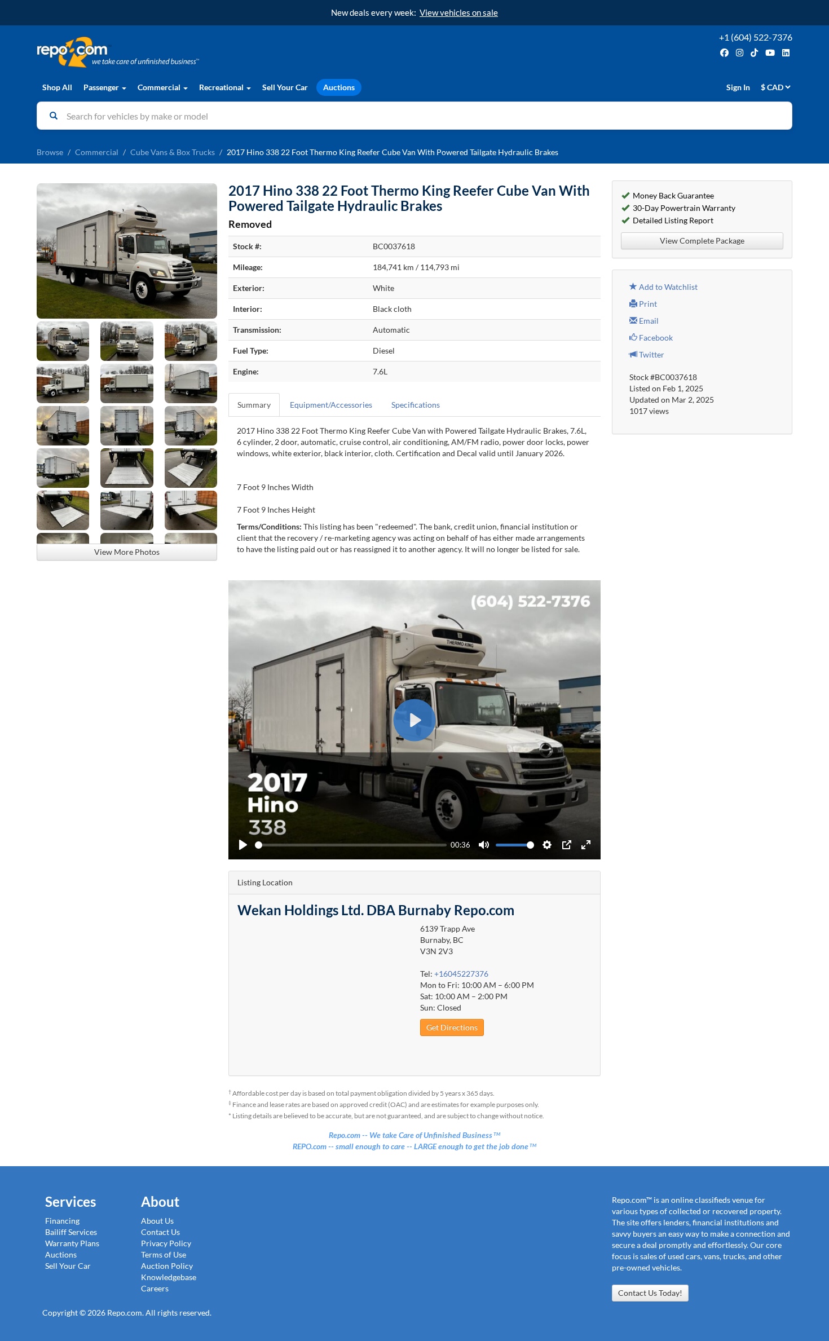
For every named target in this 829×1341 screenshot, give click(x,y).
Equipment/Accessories (331, 404)
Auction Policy (167, 1266)
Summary (254, 404)
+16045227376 (461, 973)
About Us (157, 1220)
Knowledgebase (168, 1277)
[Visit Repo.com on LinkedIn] (785, 52)
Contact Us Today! (650, 1293)
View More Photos (127, 552)
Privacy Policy (166, 1243)
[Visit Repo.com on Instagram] (739, 52)
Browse (50, 152)
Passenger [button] (102, 87)
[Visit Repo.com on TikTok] (754, 52)
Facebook (655, 337)
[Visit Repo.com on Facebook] (724, 52)
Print (647, 303)
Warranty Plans (72, 1243)
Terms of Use (163, 1254)
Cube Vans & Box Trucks (172, 152)
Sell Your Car (285, 87)
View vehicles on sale (459, 12)
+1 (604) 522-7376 (755, 37)
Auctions (339, 87)
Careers (155, 1288)
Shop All (57, 87)
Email (648, 320)
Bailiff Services (71, 1232)
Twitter (650, 354)
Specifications (415, 404)
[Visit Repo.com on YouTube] (770, 52)
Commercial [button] (160, 87)
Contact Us (160, 1232)
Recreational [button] (222, 87)
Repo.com (223, 52)
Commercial (96, 152)
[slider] (351, 845)
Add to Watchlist (667, 287)
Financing (62, 1220)
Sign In (738, 87)
